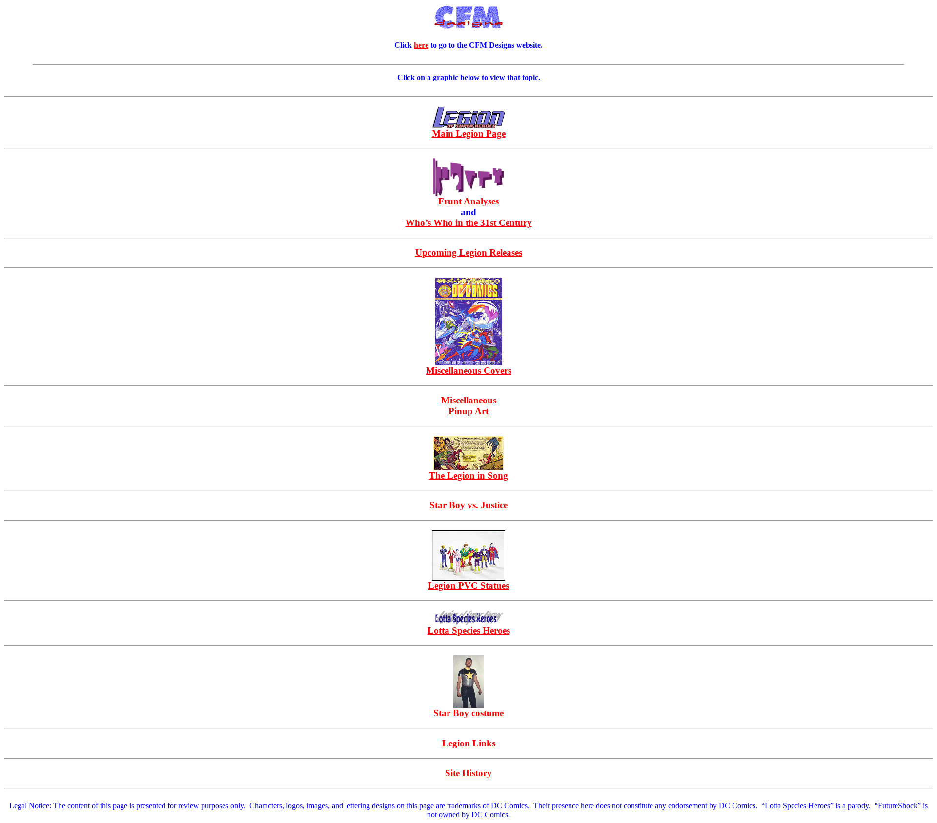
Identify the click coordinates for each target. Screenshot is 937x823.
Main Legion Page (469, 133)
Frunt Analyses (468, 201)
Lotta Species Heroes (469, 630)
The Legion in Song (468, 475)
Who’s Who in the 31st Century (469, 223)
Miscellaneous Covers (468, 370)
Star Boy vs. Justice (468, 505)
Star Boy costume (468, 713)
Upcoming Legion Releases (468, 252)
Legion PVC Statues (468, 586)
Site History (468, 773)
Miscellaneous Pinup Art (468, 405)
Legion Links (468, 743)
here (421, 45)
